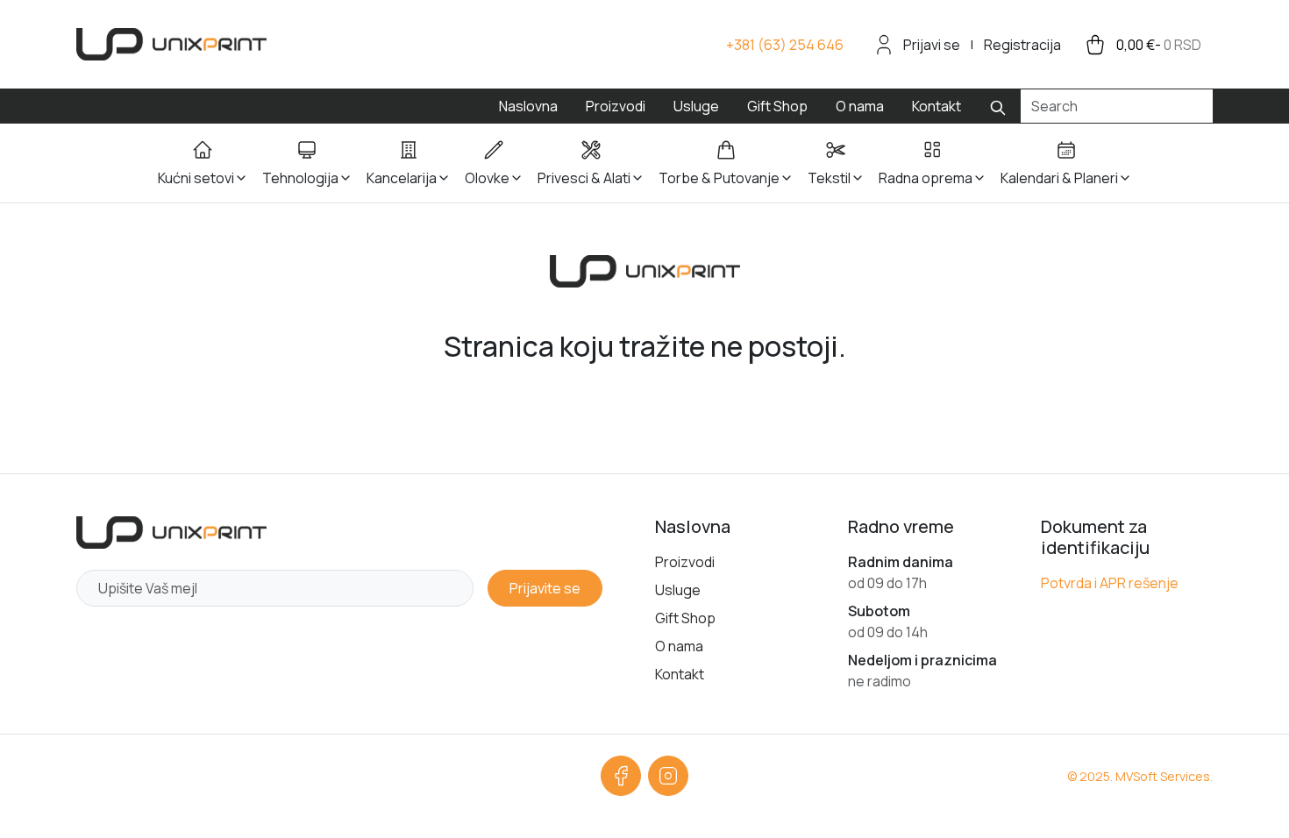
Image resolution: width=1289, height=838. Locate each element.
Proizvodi (685, 562)
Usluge (678, 590)
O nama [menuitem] (860, 106)
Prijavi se (931, 44)
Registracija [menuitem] (1022, 44)
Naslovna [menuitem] (528, 106)
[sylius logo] (171, 44)
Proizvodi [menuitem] (615, 106)
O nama (679, 646)
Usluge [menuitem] (696, 106)
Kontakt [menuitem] (936, 106)
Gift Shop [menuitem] (777, 106)
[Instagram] (668, 776)
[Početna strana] (171, 532)
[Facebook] (621, 776)
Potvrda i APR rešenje (1110, 583)
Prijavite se (544, 588)
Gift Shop (685, 618)
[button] (203, 163)
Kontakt (679, 674)
